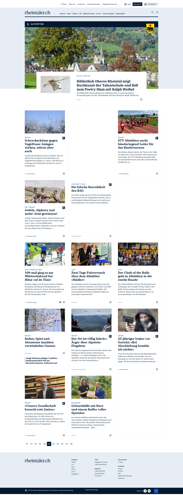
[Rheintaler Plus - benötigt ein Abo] (63, 138)
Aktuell (62, 13)
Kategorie (74, 460)
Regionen (98, 469)
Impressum (54, 490)
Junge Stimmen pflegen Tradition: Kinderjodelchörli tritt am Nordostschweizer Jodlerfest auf (42, 360)
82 (44, 444)
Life (80, 13)
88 (71, 444)
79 (31, 444)
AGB (119, 473)
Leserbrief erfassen (93, 4)
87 (67, 444)
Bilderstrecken (89, 13)
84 (53, 444)
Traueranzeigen (108, 13)
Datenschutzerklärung (125, 476)
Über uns (72, 4)
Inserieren (81, 4)
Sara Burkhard (124, 174)
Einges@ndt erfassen (110, 4)
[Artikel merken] (141, 99)
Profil (96, 460)
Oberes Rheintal (100, 473)
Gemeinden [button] (152, 4)
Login (129, 4)
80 (36, 444)
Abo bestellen (122, 460)
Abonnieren (137, 4)
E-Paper (64, 4)
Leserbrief (75, 184)
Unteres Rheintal (100, 471)
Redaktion (121, 466)
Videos (75, 13)
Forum (98, 13)
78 (27, 444)
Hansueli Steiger (32, 302)
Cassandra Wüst (31, 236)
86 (62, 444)
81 (40, 444)
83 (49, 444)
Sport (69, 13)
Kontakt (120, 471)
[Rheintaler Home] (37, 12)
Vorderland (98, 476)
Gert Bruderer (31, 174)
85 (58, 444)
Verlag (120, 469)
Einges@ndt (120, 13)
